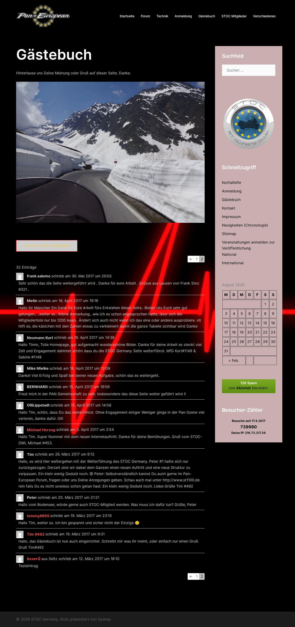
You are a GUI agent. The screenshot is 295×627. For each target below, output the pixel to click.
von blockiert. (248, 385)
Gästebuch (206, 16)
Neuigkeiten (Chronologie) (245, 225)
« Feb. (234, 360)
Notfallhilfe (231, 182)
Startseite (127, 16)
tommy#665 (38, 516)
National (229, 254)
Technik (162, 16)
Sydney (104, 619)
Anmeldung (183, 16)
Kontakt (228, 208)
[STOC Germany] (43, 15)
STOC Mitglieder (234, 16)
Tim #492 (35, 534)
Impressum (231, 216)
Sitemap (229, 233)
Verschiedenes (264, 16)
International (233, 263)
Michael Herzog (41, 429)
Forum (145, 16)
